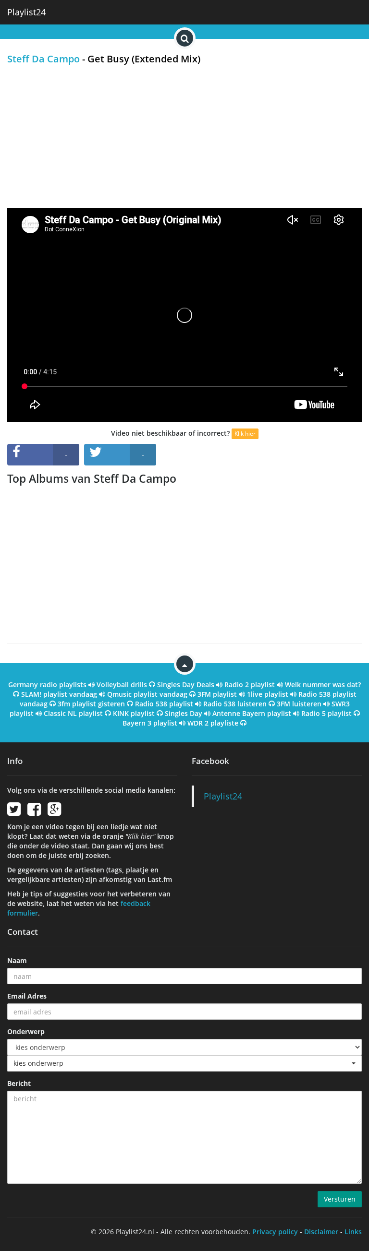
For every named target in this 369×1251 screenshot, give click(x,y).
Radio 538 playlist (164, 703)
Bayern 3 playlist (150, 722)
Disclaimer (321, 1231)
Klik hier (245, 433)
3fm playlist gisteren (91, 703)
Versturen (340, 1198)
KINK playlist (134, 713)
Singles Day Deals (185, 684)
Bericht (19, 1083)
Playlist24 (26, 12)
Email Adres (27, 996)
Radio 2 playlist (249, 684)
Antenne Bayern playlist (251, 713)
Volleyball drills (122, 684)
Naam (17, 960)
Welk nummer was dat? (323, 684)
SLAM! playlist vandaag (59, 694)
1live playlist (267, 694)
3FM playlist (217, 694)
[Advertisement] (184, 136)
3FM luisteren (299, 703)
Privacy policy (275, 1231)
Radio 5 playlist (326, 713)
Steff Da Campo (43, 58)
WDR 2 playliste (212, 722)
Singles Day (183, 713)
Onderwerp (26, 1031)
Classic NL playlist (73, 713)
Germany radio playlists (47, 684)
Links (353, 1231)
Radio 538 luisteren (235, 703)
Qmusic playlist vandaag (147, 694)
